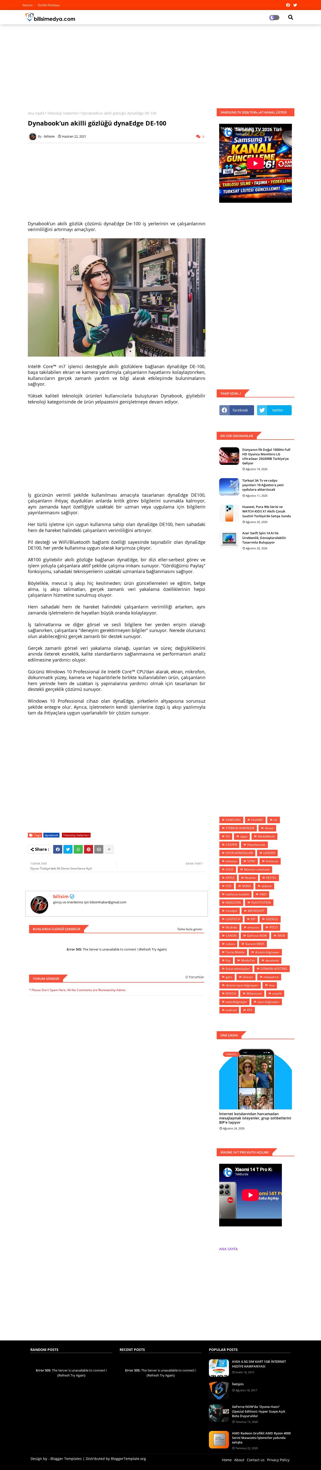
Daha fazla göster (190, 929)
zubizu (230, 944)
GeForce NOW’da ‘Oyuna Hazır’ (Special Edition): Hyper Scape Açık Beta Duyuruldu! (258, 1411)
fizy (228, 960)
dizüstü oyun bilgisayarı (242, 985)
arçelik (277, 993)
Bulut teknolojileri (238, 969)
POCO (273, 927)
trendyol (231, 911)
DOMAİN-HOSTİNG (274, 969)
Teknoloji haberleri (63, 113)
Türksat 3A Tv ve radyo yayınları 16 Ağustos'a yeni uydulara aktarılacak (263, 485)
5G (228, 836)
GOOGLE (272, 919)
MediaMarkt (266, 836)
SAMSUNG (233, 820)
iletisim (28, 5)
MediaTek (248, 960)
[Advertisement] (160, 64)
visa (271, 985)
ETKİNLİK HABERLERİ (240, 828)
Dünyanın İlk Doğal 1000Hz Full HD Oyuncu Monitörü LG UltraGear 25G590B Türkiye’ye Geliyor (266, 456)
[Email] (98, 849)
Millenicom (254, 993)
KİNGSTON (233, 902)
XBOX (281, 935)
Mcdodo (231, 927)
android (231, 1010)
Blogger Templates (66, 1458)
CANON (231, 935)
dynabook (51, 835)
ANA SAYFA (228, 1248)
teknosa (231, 861)
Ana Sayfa (36, 113)
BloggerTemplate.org (128, 1458)
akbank (267, 886)
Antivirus (272, 861)
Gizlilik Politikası (49, 5)
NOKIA (246, 886)
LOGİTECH (233, 919)
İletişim (238, 1384)
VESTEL (271, 878)
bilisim (61, 896)
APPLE (230, 878)
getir (229, 977)
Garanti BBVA (254, 944)
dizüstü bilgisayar (267, 952)
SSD (228, 886)
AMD (263, 894)
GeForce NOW (257, 935)
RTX (249, 1010)
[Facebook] (57, 849)
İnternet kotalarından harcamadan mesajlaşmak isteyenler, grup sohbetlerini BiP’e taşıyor (255, 1118)
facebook (240, 410)
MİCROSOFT (256, 911)
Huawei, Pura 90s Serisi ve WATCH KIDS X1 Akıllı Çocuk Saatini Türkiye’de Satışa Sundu (266, 511)
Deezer (248, 977)
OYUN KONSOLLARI (239, 853)
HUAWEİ (257, 820)
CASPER (231, 845)
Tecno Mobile (235, 952)
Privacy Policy (278, 1459)
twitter (277, 410)
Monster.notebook (257, 869)
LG (275, 820)
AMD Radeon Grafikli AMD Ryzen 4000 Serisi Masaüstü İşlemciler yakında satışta (261, 1437)
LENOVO (269, 853)
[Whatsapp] (78, 849)
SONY (251, 861)
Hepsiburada (256, 845)
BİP (253, 919)
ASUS (229, 869)
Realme (250, 878)
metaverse (271, 977)
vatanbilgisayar (236, 1002)
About (239, 1459)
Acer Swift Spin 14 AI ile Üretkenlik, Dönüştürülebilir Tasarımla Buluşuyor (264, 537)
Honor (269, 828)
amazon (253, 927)
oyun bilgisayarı (268, 1002)
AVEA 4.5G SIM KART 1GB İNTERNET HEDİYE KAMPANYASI (259, 1363)
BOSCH (231, 993)
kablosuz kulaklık (237, 894)
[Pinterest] (88, 849)
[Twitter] (67, 849)
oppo (243, 836)
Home (227, 1459)
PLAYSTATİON (261, 902)
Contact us (256, 1459)
